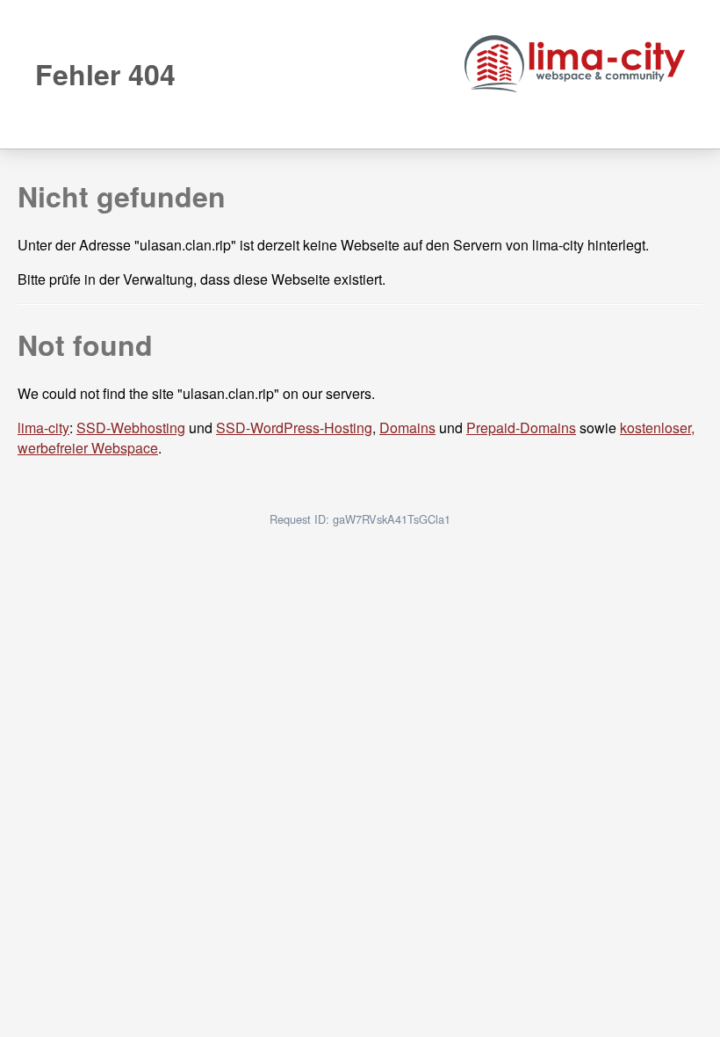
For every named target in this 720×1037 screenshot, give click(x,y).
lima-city (43, 427)
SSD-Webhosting (130, 427)
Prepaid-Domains (521, 427)
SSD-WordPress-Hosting (294, 427)
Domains (407, 427)
